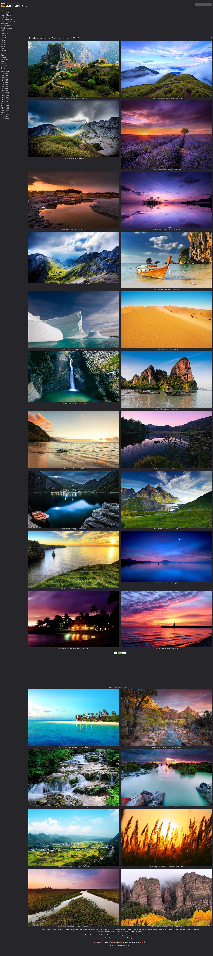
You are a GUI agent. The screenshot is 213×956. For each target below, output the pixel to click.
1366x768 (4, 86)
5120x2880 (5, 117)
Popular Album (6, 26)
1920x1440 (5, 101)
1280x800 (4, 82)
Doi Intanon (125, 931)
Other (3, 68)
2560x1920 (5, 108)
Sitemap (129, 938)
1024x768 (4, 75)
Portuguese (131, 942)
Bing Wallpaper (6, 19)
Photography (5, 53)
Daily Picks (5, 17)
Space (3, 55)
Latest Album (6, 15)
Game (3, 46)
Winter (165, 930)
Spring (72, 930)
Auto (2, 61)
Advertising (5, 59)
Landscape (5, 35)
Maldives (189, 930)
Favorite (111, 938)
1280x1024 (5, 91)
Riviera (140, 931)
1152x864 (4, 73)
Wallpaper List (6, 30)
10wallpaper (15, 5)
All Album (4, 24)
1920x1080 (5, 97)
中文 (103, 942)
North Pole (111, 930)
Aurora (85, 930)
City (2, 48)
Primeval (119, 931)
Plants (3, 40)
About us (105, 938)
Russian (155, 930)
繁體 (145, 942)
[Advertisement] (120, 23)
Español (123, 942)
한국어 (139, 942)
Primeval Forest (51, 930)
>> (125, 653)
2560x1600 (5, 106)
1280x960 (4, 84)
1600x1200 (5, 95)
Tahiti (80, 930)
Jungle (105, 930)
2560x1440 (5, 104)
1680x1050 (5, 93)
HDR (184, 930)
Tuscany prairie (178, 930)
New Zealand (65, 930)
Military (3, 64)
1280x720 (4, 80)
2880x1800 (5, 110)
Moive (3, 44)
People (3, 38)
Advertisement (120, 938)
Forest (160, 930)
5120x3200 (5, 119)
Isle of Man (148, 930)
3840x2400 (5, 114)
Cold (131, 931)
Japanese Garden (125, 930)
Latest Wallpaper (7, 13)
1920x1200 (5, 99)
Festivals (4, 66)
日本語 (109, 942)
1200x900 (4, 78)
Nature (113, 931)
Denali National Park (138, 930)
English (98, 942)
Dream (59, 930)
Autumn (170, 930)
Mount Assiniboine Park (95, 930)
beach (43, 930)
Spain (76, 930)
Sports (3, 57)
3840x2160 (5, 112)
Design (3, 51)
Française (116, 942)
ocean (135, 931)
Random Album (6, 28)
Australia (107, 931)
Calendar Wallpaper (8, 21)
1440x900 (4, 88)
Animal (3, 42)
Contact (136, 938)
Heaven (117, 930)
